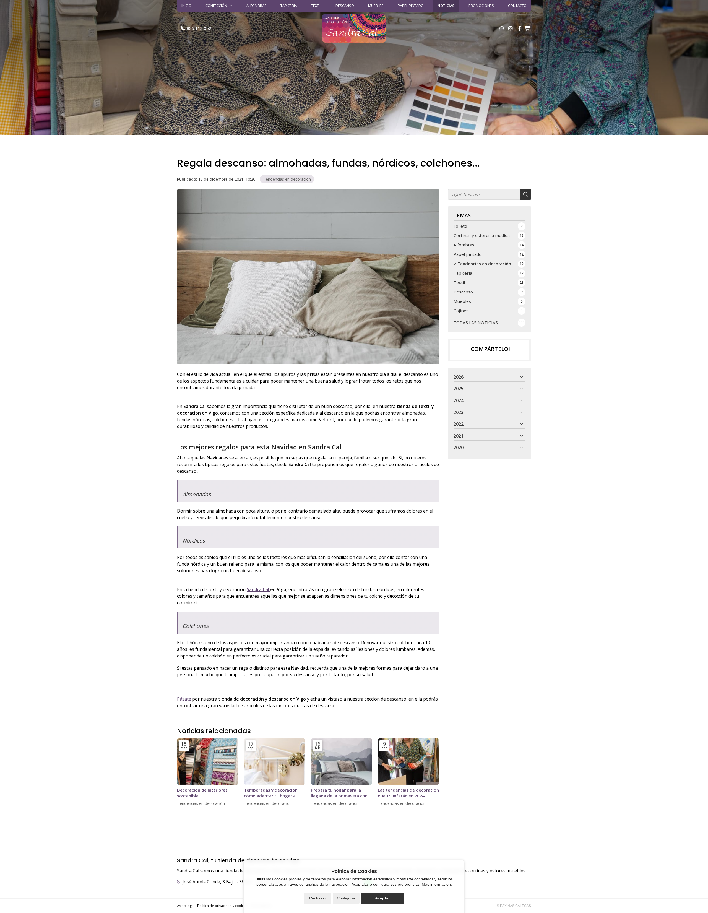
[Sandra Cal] (354, 28)
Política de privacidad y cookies (222, 905)
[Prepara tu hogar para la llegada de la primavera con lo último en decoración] (341, 761)
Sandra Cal (258, 589)
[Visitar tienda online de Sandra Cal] (527, 28)
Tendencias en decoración (287, 179)
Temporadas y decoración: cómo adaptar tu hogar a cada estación (271, 793)
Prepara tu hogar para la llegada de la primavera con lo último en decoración (339, 793)
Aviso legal (185, 905)
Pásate (184, 699)
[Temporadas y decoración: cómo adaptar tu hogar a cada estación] (274, 761)
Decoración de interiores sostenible (202, 792)
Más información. (437, 884)
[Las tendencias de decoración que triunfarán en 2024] (408, 761)
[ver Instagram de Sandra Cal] (510, 28)
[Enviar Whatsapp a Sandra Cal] (502, 28)
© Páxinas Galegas (514, 906)
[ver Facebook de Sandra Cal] (519, 28)
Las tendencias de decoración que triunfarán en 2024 (408, 792)
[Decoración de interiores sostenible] (207, 761)
